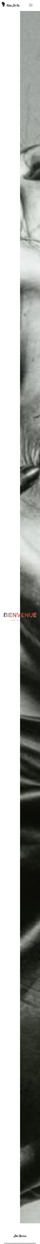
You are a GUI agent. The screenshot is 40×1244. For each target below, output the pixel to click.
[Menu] (31, 5)
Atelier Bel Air (13, 5)
